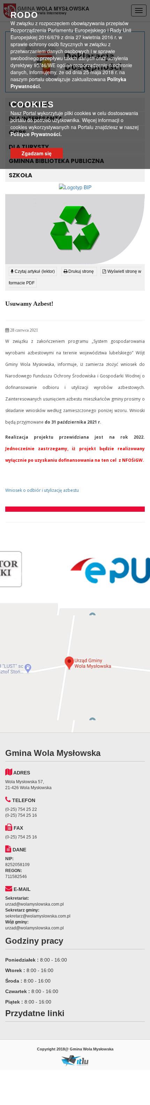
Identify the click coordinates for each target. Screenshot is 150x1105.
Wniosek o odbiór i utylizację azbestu (42, 490)
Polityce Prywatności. (36, 133)
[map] (75, 667)
